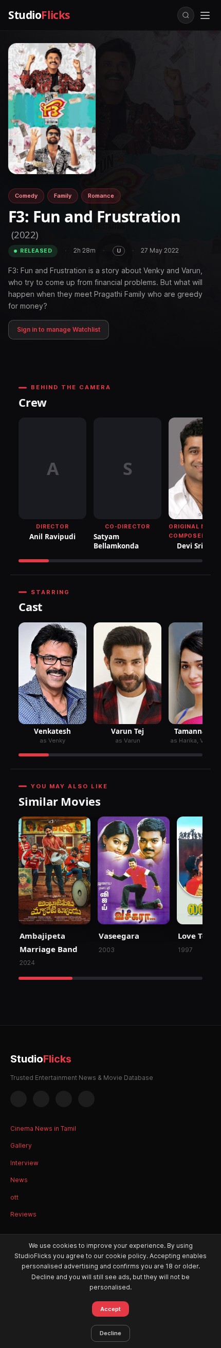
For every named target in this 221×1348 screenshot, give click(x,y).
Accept (110, 1309)
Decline (110, 1333)
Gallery (21, 1145)
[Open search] (185, 15)
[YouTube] (86, 1099)
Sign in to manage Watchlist (58, 329)
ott (14, 1197)
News (19, 1180)
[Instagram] (41, 1099)
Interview (24, 1163)
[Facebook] (18, 1099)
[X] (64, 1099)
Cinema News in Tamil (43, 1128)
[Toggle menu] (205, 15)
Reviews (23, 1214)
